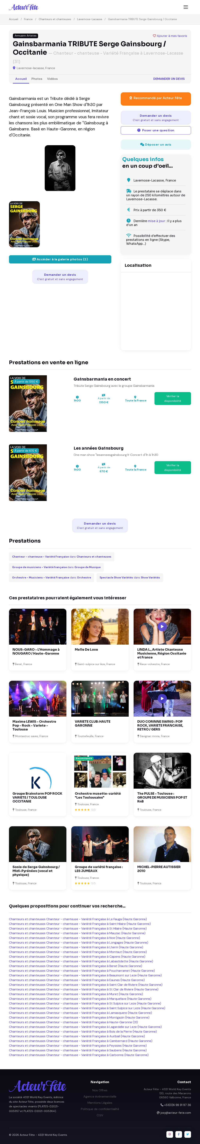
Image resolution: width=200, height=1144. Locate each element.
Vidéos (52, 79)
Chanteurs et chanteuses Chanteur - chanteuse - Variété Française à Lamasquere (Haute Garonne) (80, 1013)
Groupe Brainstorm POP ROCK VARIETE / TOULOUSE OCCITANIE (37, 797)
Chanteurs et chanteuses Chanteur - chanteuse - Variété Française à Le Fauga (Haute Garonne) (78, 919)
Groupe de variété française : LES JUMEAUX (99, 869)
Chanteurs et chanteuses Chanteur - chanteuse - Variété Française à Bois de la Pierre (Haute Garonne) (83, 1031)
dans (61, 556)
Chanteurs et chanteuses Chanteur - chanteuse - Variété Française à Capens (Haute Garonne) (77, 957)
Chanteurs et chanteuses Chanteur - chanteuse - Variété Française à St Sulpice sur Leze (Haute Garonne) (85, 1003)
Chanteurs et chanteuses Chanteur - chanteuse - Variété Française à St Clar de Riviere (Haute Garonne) (83, 989)
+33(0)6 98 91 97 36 (177, 1105)
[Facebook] (178, 1134)
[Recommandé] (100, 770)
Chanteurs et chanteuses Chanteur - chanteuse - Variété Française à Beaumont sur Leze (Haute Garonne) (85, 975)
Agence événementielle (99, 1096)
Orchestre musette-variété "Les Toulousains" (98, 796)
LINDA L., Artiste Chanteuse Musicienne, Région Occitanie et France (161, 653)
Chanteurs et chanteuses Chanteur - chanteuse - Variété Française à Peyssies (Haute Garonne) (78, 1045)
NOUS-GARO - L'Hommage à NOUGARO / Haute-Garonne (36, 652)
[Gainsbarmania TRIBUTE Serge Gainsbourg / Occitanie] (60, 168)
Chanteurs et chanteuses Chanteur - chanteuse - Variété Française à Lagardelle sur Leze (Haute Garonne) (85, 1027)
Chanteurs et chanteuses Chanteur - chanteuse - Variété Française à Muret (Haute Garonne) (76, 994)
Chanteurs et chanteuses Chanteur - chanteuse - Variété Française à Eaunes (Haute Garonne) (77, 980)
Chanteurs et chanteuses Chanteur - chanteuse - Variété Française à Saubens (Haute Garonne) (78, 1050)
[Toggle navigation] (186, 7)
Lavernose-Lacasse (89, 19)
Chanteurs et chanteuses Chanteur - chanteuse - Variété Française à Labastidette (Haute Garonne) (81, 961)
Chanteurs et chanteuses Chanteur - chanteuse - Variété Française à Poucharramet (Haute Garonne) (82, 971)
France (28, 19)
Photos (36, 79)
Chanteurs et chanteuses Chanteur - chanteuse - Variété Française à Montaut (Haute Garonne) (78, 952)
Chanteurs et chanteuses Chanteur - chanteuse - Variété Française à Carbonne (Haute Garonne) (79, 1055)
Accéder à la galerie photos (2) (62, 259)
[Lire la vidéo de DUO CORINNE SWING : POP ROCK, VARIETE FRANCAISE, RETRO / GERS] (162, 698)
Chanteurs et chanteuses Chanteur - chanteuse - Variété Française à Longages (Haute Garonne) (78, 942)
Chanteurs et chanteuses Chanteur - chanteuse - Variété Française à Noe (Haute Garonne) (74, 938)
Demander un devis (169, 79)
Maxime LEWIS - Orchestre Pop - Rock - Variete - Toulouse (34, 725)
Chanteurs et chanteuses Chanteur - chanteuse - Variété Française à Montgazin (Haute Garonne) (79, 1017)
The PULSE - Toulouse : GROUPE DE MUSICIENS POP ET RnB (162, 797)
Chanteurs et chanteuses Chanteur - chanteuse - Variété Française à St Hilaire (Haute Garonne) (78, 928)
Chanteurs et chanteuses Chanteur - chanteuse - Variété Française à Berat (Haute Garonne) (75, 966)
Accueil (13, 19)
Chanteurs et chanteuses (55, 19)
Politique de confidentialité (100, 1109)
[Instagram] (169, 1134)
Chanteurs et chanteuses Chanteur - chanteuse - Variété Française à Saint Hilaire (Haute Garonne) (80, 924)
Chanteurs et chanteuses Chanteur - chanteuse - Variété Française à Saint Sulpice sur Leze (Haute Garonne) (87, 1008)
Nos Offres (99, 1090)
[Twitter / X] (187, 1134)
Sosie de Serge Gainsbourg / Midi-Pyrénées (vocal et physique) (36, 871)
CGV (100, 1115)
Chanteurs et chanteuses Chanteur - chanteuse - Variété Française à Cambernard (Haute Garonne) (80, 1041)
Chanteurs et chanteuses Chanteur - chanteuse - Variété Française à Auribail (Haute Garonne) (77, 1036)
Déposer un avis (157, 144)
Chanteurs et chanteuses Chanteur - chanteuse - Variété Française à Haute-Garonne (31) (73, 1022)
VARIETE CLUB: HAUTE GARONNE (92, 724)
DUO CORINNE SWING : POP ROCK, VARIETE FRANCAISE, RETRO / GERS (160, 725)
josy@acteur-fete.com (176, 1113)
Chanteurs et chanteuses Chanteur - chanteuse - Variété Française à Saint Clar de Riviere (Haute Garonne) (85, 985)
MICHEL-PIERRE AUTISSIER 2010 (159, 869)
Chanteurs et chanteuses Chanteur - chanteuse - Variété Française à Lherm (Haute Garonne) (76, 947)
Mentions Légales (100, 1103)
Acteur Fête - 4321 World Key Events (43, 1135)
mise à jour (156, 221)
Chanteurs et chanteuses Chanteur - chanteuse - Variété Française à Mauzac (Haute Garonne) (77, 933)
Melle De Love (86, 650)
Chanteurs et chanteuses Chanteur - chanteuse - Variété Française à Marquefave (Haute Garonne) (80, 999)
